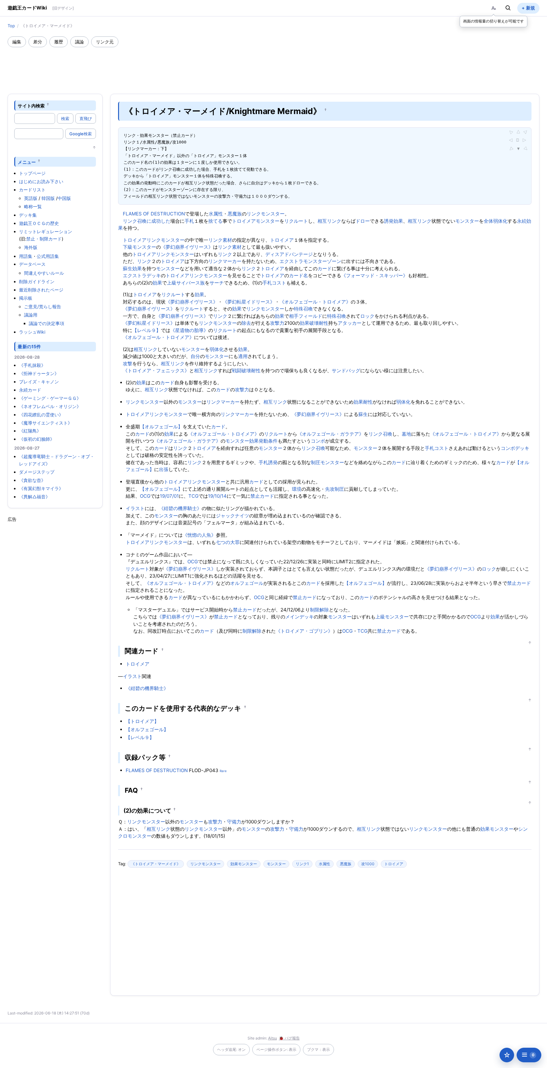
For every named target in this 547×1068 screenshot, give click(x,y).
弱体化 (217, 349)
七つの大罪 (228, 542)
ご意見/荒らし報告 (42, 306)
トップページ (32, 173)
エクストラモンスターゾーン (310, 261)
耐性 (323, 323)
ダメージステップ (36, 472)
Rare (223, 771)
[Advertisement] (273, 64)
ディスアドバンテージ (289, 254)
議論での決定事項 (46, 323)
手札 (189, 221)
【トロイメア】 (142, 721)
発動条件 (268, 441)
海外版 (30, 247)
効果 (137, 268)
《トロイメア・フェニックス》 (156, 371)
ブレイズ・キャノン (39, 381)
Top (11, 25)
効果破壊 (309, 323)
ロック (367, 316)
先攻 (330, 489)
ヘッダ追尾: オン (231, 1049)
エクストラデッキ (142, 275)
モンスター (268, 221)
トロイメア (244, 221)
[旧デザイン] (63, 8)
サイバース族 (190, 283)
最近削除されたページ (41, 289)
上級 (171, 283)
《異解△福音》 (34, 496)
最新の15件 (29, 346)
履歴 (58, 41)
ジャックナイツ (232, 516)
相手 (294, 316)
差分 (37, 41)
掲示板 (25, 298)
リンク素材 (220, 240)
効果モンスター (496, 829)
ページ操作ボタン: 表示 (276, 1049)
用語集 (25, 256)
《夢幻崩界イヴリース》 (187, 247)
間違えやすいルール (44, 273)
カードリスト (32, 189)
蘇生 (127, 268)
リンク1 (302, 863)
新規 (530, 7)
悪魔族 (235, 214)
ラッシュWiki (32, 332)
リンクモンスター (266, 214)
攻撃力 (277, 323)
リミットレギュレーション (45, 231)
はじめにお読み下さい (41, 181)
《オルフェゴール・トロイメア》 (315, 302)
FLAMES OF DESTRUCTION (154, 214)
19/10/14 (217, 496)
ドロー (362, 221)
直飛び (85, 118)
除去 (246, 323)
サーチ (217, 283)
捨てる (215, 221)
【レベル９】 (146, 330)
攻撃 (127, 364)
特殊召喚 (303, 309)
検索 (65, 118)
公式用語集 (48, 256)
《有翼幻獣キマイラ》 (41, 488)
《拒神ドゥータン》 (39, 373)
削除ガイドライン (36, 281)
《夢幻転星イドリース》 (249, 302)
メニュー (27, 161)
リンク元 (105, 41)
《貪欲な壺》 (32, 480)
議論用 (30, 314)
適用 (243, 356)
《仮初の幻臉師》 (36, 439)
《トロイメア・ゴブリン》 (304, 631)
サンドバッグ (346, 371)
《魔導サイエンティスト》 (45, 422)
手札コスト (274, 283)
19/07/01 (169, 496)
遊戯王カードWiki (27, 8)
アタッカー (350, 323)
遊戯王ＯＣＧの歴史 (39, 223)
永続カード (30, 390)
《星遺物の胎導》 (189, 330)
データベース (32, 264)
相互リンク (329, 221)
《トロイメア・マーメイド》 (155, 863)
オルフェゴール (246, 583)
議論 (79, 41)
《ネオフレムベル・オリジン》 (50, 406)
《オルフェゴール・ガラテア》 (330, 434)
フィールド (310, 316)
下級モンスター (139, 247)
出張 (163, 469)
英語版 (30, 198)
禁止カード (262, 496)
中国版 (64, 198)
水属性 (216, 214)
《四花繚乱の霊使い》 (41, 414)
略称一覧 (33, 206)
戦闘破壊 (241, 371)
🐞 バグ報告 (289, 1038)
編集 (16, 41)
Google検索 (80, 133)
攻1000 (367, 863)
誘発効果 (393, 221)
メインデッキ (299, 617)
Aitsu (272, 1038)
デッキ (522, 448)
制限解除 (319, 610)
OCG (145, 496)
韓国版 (48, 198)
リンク (225, 254)
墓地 (406, 434)
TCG (193, 496)
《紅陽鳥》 (30, 430)
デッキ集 (28, 215)
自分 (195, 356)
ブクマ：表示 (318, 1049)
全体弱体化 (495, 221)
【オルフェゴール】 (161, 427)
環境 (296, 489)
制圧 (315, 462)
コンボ (318, 441)
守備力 (234, 822)
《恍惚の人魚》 (199, 535)
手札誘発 (268, 462)
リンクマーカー (225, 261)
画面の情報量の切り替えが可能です (493, 21)
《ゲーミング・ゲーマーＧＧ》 (50, 398)
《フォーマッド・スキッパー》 (374, 275)
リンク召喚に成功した (146, 221)
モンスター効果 (242, 441)
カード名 (298, 275)
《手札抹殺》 (32, 365)
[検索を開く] (508, 8)
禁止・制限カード (44, 238)
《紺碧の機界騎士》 (180, 508)
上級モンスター (392, 617)
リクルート (296, 221)
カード (325, 268)
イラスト (135, 508)
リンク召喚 (380, 434)
